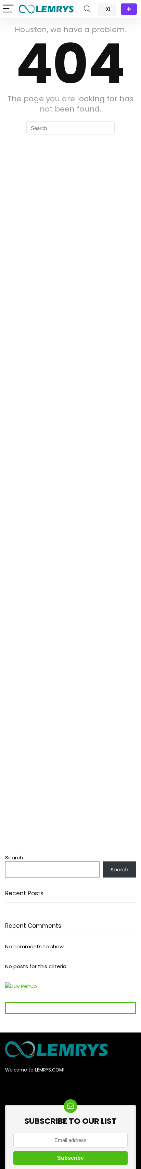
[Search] (87, 9)
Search (14, 857)
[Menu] (8, 9)
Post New (129, 9)
